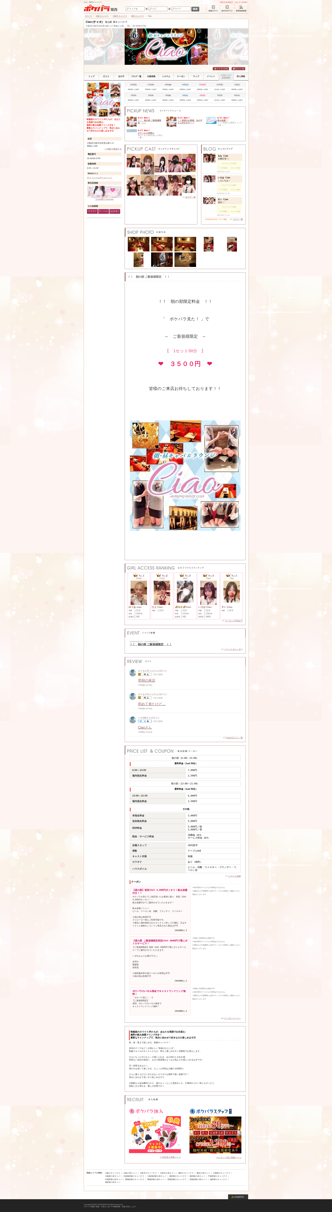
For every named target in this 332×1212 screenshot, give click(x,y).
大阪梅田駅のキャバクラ (133, 1176)
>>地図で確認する (113, 149)
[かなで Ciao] (189, 185)
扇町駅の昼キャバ (112, 1182)
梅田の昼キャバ (203, 1173)
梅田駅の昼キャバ (197, 1176)
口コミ (240, 69)
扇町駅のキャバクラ (218, 1179)
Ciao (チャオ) (94, 21)
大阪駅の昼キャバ (112, 1176)
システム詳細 (234, 876)
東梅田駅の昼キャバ (155, 1179)
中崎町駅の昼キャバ (113, 1179)
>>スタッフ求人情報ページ (228, 1157)
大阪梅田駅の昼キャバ (156, 1176)
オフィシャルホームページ (99, 177)
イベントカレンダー (233, 649)
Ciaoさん (145, 727)
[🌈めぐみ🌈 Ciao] (189, 164)
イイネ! (222, 69)
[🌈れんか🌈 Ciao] (175, 164)
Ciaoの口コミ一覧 (234, 738)
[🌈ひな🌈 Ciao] (147, 164)
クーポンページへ (232, 1018)
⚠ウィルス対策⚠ (146, 133)
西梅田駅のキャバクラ (177, 1179)
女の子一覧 (190, 197)
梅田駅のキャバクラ (178, 1176)
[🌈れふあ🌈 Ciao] (161, 164)
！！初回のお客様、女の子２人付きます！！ (190, 121)
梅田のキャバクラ (185, 1173)
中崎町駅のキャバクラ (217, 1176)
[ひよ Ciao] (175, 185)
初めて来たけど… (152, 704)
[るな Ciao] (133, 185)
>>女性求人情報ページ (170, 1157)
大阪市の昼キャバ (167, 1173)
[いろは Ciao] (161, 185)
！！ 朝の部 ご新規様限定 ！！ (151, 644)
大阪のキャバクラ (112, 1173)
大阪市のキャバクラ (148, 1173)
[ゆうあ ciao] (147, 185)
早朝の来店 (146, 680)
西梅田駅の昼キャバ (198, 1179)
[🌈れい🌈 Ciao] (133, 164)
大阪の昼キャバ (130, 1173)
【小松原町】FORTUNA (104, 199)
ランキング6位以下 (234, 621)
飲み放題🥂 (222, 120)
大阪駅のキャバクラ (221, 1173)
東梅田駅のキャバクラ (134, 1179)
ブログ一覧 (238, 219)
